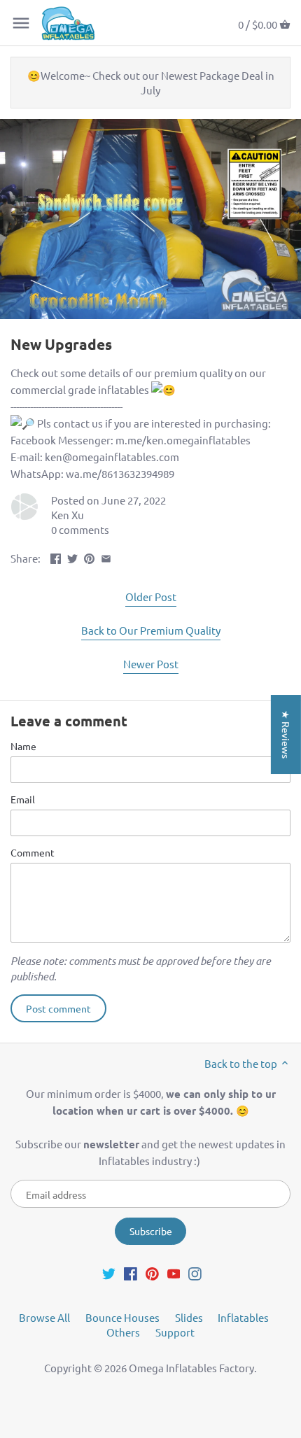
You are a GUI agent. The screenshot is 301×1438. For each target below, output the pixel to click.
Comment (32, 852)
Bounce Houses (122, 1317)
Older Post (150, 596)
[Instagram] (195, 1273)
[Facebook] (130, 1273)
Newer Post (150, 663)
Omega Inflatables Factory (191, 1367)
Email (22, 799)
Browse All (44, 1317)
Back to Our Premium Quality (150, 630)
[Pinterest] (152, 1273)
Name (23, 746)
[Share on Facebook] (55, 556)
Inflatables (243, 1317)
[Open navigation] (20, 23)
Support (175, 1332)
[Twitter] (108, 1273)
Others (123, 1332)
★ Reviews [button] (286, 734)
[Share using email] (106, 556)
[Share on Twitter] (72, 556)
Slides (189, 1317)
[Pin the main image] (89, 556)
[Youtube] (174, 1273)
